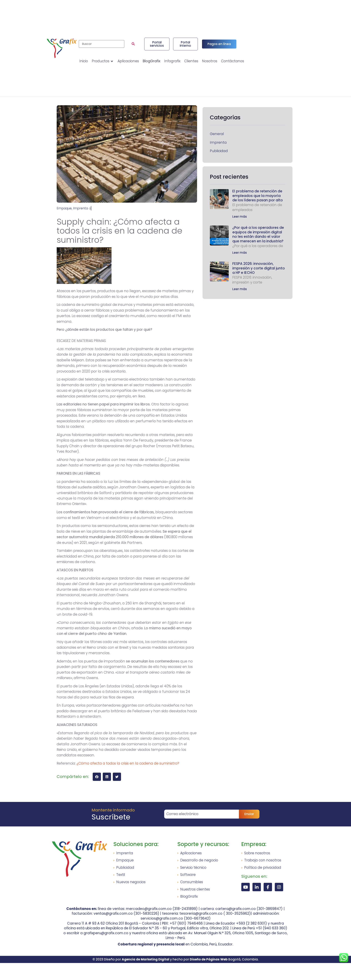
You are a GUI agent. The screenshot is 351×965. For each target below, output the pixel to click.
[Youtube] (245, 887)
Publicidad (219, 151)
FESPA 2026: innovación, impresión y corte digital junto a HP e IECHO (258, 268)
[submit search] (133, 44)
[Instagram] (279, 887)
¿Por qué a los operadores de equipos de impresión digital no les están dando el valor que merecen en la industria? (258, 234)
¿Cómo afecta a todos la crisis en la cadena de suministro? (128, 763)
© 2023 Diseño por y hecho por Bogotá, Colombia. (175, 959)
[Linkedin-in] (256, 887)
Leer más (239, 216)
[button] (97, 777)
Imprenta (218, 142)
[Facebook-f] (268, 887)
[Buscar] (101, 44)
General (217, 134)
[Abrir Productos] (112, 61)
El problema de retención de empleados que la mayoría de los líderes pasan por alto (257, 196)
